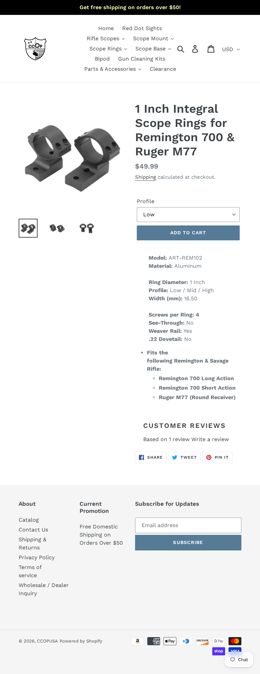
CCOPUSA (47, 641)
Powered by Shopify (81, 641)
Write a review (210, 439)
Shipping (145, 177)
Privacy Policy (37, 557)
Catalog (29, 520)
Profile (145, 201)
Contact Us (33, 529)
